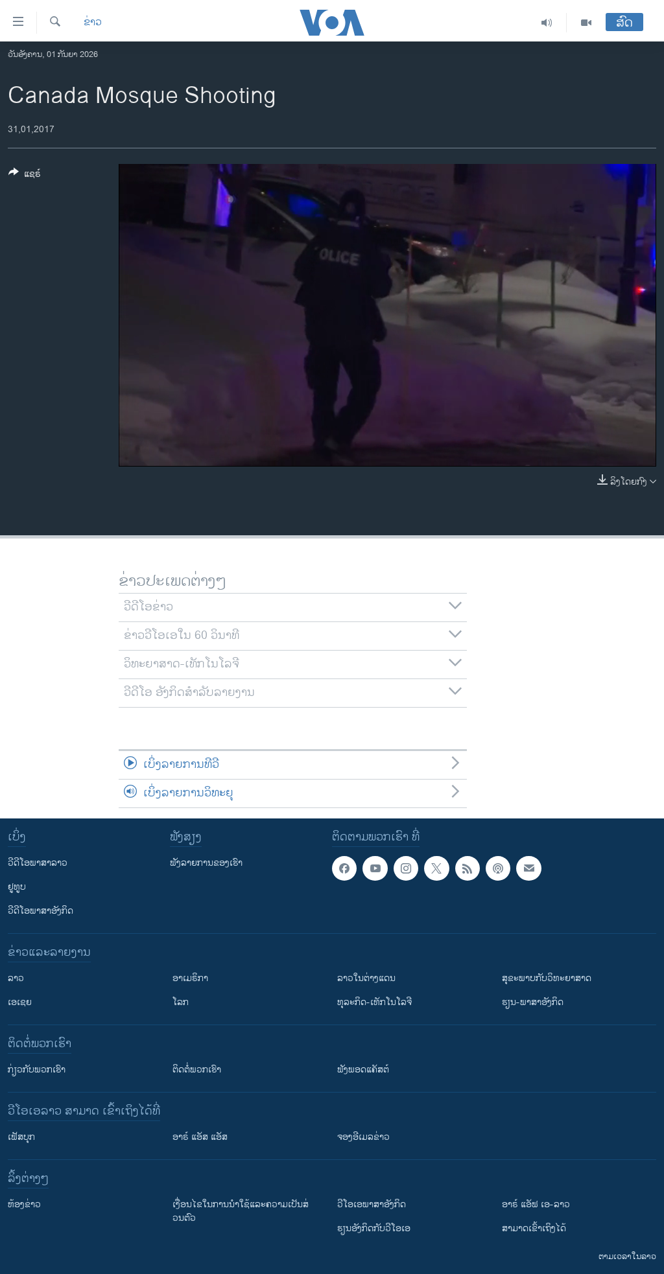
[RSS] (467, 868)
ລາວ (16, 978)
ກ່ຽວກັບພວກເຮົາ (36, 1069)
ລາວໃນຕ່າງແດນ (366, 978)
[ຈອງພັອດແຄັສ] (528, 868)
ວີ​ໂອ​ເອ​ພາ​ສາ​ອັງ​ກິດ (371, 1204)
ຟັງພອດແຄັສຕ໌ (363, 1069)
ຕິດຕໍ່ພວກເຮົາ (196, 1069)
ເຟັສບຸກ (21, 1137)
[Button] (24, 176)
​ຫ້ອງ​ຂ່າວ (24, 1204)
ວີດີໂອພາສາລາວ (37, 863)
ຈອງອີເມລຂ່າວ (363, 1137)
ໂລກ (180, 1002)
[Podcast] (498, 868)
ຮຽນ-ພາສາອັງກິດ (532, 1002)
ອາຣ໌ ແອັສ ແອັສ (200, 1137)
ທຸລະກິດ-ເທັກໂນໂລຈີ (374, 1002)
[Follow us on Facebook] (344, 868)
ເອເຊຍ (20, 1002)
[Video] (586, 22)
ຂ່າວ (93, 22)
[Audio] (547, 22)
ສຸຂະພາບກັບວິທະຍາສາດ (546, 978)
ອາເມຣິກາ (190, 978)
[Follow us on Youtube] (374, 868)
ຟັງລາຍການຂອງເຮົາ (206, 863)
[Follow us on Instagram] (406, 868)
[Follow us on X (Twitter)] (436, 868)
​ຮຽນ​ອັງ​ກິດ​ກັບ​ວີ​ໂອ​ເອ (373, 1228)
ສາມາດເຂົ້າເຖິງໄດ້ (534, 1228)
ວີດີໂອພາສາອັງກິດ (40, 911)
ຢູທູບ (17, 887)
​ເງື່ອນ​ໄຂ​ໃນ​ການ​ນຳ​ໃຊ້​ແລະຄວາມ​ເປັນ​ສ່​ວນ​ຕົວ (240, 1211)
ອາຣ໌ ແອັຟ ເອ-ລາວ (536, 1204)
